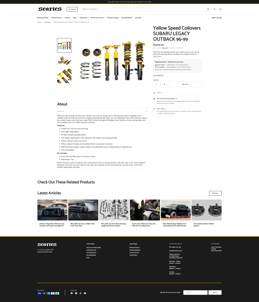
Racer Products (216, 247)
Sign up (215, 292)
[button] (214, 9)
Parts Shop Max (216, 250)
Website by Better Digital (44, 252)
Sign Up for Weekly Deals (93, 248)
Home (39, 22)
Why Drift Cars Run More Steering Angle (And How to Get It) (113, 224)
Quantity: (156, 80)
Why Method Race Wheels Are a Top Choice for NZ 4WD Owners (174, 224)
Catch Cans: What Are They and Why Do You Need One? (143, 224)
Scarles (47, 249)
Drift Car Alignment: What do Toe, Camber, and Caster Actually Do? (51, 224)
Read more (157, 56)
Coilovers (47, 22)
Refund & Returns (135, 248)
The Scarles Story (91, 252)
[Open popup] (177, 99)
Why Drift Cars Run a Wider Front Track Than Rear (82, 224)
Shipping (165, 48)
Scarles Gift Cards (91, 250)
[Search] (208, 9)
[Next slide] (64, 88)
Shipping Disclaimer (135, 250)
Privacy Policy (133, 255)
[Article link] (52, 215)
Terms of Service (134, 252)
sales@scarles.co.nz (175, 250)
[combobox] (146, 9)
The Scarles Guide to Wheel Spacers (204, 224)
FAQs (87, 258)
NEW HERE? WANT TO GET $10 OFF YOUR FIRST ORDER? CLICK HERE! (129, 2)
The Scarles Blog (91, 255)
